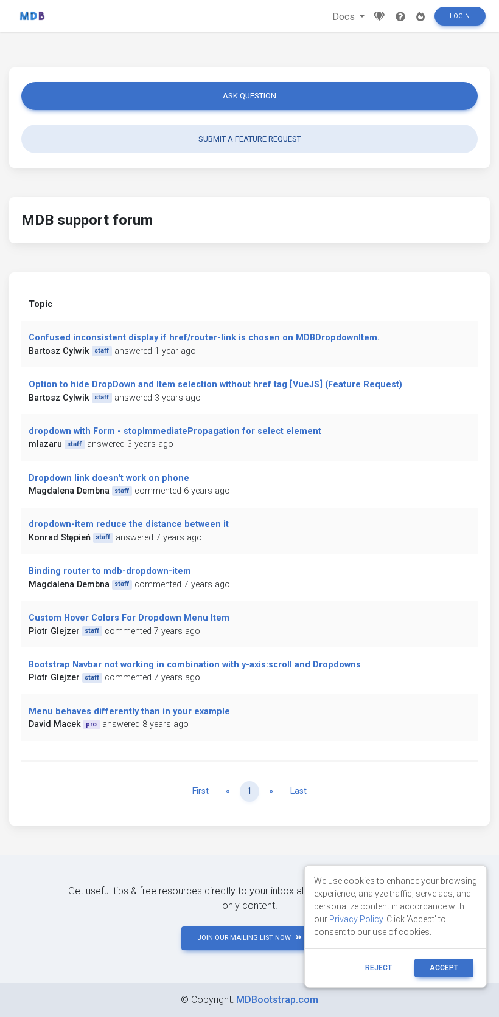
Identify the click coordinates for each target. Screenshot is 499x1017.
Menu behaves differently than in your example (129, 711)
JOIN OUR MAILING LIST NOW (244, 938)
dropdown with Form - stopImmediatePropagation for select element (175, 431)
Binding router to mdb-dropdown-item (110, 571)
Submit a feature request (249, 138)
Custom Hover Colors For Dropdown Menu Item (129, 618)
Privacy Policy (356, 919)
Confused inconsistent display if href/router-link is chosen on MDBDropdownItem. (204, 338)
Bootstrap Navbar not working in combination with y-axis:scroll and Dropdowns (195, 665)
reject (378, 968)
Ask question (249, 95)
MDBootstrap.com (277, 999)
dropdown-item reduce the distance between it (129, 524)
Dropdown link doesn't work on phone (109, 478)
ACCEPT (444, 968)
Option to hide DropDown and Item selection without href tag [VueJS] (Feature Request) (215, 384)
